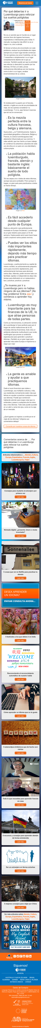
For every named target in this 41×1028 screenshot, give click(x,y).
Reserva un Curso (25, 3)
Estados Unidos (16, 982)
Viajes (27, 459)
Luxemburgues (19, 25)
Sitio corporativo (14, 995)
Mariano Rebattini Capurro (22, 22)
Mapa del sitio (23, 995)
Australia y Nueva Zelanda (16, 977)
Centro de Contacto (20, 987)
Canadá (28, 982)
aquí (29, 294)
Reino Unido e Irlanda (29, 980)
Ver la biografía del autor (27, 24)
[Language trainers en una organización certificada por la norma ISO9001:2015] (22, 1003)
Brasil (32, 977)
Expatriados (18, 24)
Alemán (28, 455)
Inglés (32, 457)
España (15, 980)
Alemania (6, 980)
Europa (36, 22)
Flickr (23, 98)
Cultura (31, 22)
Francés (26, 457)
